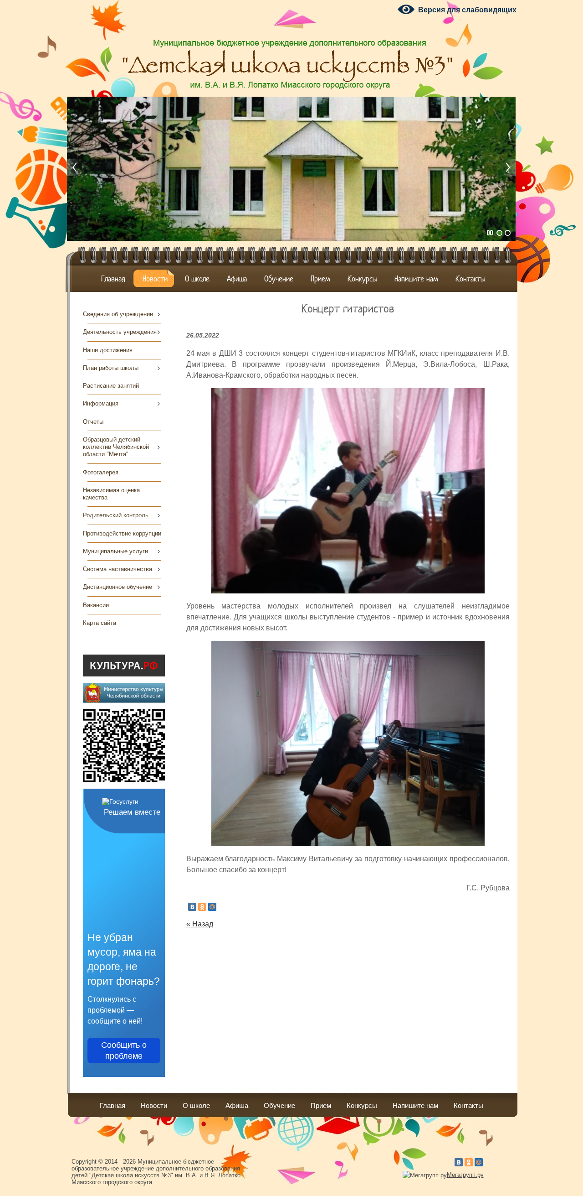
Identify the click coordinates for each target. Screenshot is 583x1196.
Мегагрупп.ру (465, 1174)
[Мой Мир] (212, 907)
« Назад (199, 924)
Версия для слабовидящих (467, 10)
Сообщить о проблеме (124, 1050)
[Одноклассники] (202, 907)
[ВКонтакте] (192, 907)
